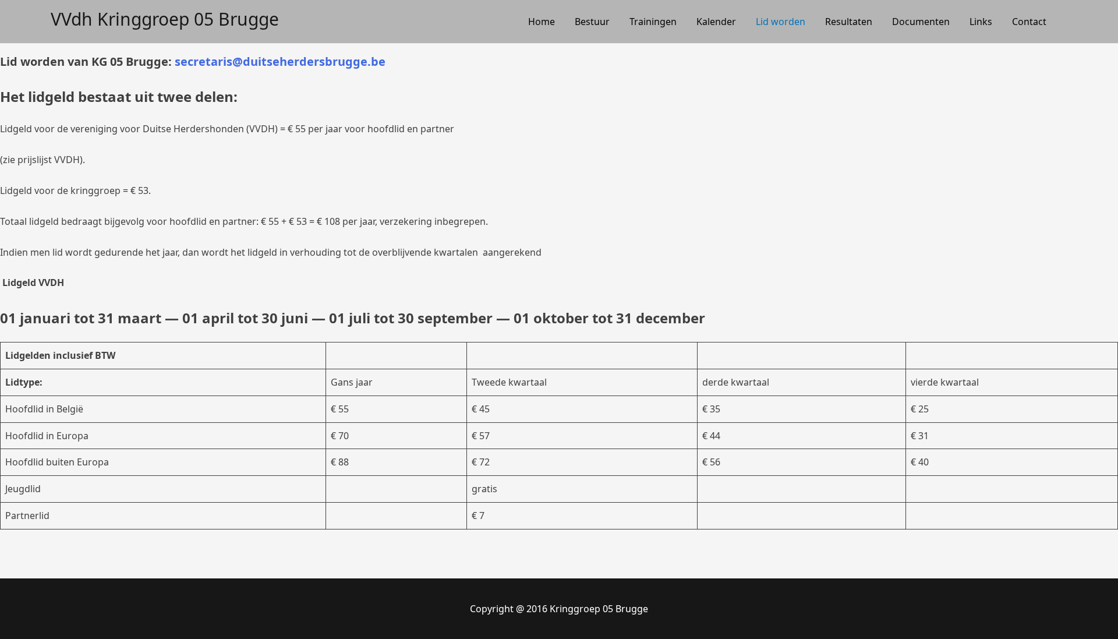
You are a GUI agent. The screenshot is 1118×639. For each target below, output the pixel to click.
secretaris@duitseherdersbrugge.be (280, 61)
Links (981, 21)
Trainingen (653, 21)
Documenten (921, 21)
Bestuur (592, 21)
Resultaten (848, 21)
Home (541, 21)
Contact (1029, 21)
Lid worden (780, 21)
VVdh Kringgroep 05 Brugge (165, 19)
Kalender (716, 21)
